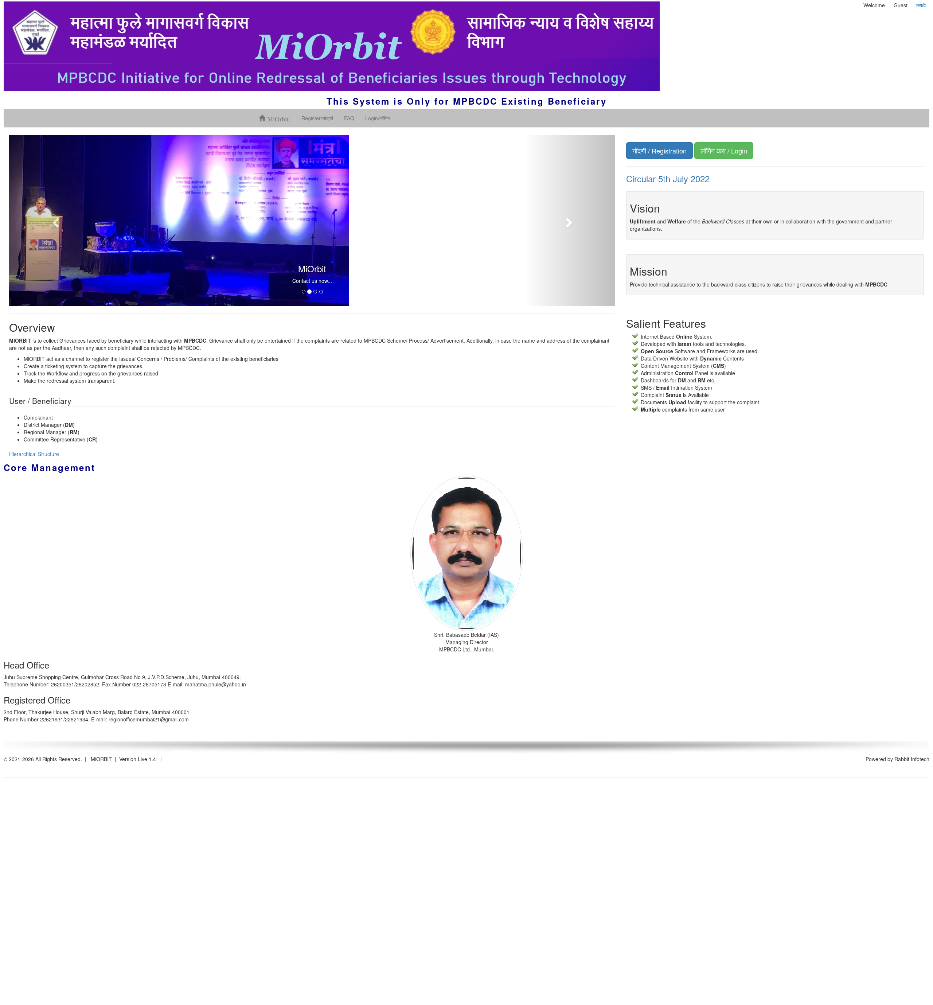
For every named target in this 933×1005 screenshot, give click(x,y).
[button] (54, 220)
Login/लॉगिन (377, 118)
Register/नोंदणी (317, 118)
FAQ (349, 118)
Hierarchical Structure (34, 453)
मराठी (921, 5)
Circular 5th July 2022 (668, 178)
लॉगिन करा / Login (723, 150)
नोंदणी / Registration (659, 150)
